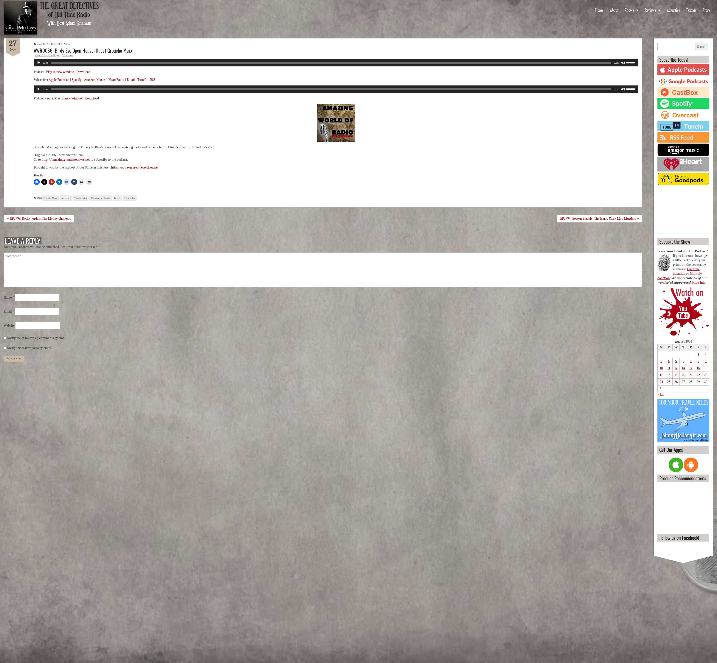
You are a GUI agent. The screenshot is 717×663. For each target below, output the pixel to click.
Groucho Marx (50, 198)
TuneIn (142, 80)
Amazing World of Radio (50, 44)
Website (9, 325)
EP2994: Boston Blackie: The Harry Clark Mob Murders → (599, 219)
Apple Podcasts (59, 80)
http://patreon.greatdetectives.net (134, 167)
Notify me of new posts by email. (29, 348)
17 (661, 375)
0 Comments (67, 55)
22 (698, 375)
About (614, 10)
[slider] (631, 62)
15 (698, 368)
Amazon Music (94, 80)
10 (661, 368)
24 (661, 382)
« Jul (660, 395)
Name (9, 297)
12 (676, 368)
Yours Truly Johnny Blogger (48, 55)
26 (676, 382)
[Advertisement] (683, 211)
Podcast (68, 44)
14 (690, 368)
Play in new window (60, 72)
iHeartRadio (116, 80)
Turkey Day (129, 198)
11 (669, 368)
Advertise (673, 10)
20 (683, 375)
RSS (152, 80)
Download (83, 72)
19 (676, 375)
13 (683, 368)
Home (599, 10)
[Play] (39, 63)
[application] (336, 62)
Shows (629, 10)
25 (669, 382)
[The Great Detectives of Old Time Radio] (20, 18)
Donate (691, 10)
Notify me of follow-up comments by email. (37, 338)
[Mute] (623, 63)
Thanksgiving (80, 198)
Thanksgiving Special (100, 198)
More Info (699, 283)
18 (668, 375)
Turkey (117, 198)
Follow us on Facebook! (679, 537)
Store (706, 10)
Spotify (77, 80)
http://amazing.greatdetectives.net (66, 160)
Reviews (650, 10)
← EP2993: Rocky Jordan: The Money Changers (39, 219)
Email (131, 80)
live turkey (66, 198)
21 (690, 375)
